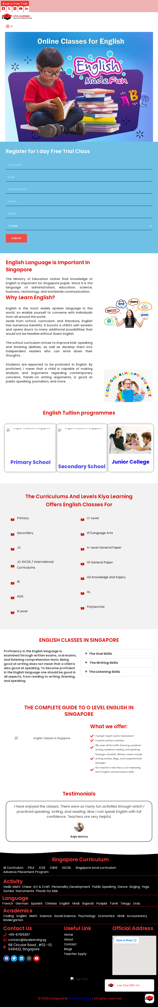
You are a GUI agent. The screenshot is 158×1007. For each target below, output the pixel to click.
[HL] (82, 593)
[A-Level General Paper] (82, 549)
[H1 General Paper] (82, 564)
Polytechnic (96, 607)
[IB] (12, 583)
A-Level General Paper (104, 547)
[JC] (12, 549)
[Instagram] (15, 9)
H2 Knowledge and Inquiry (106, 577)
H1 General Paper (100, 562)
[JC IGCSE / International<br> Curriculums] (12, 566)
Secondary (25, 533)
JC (19, 547)
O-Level (93, 518)
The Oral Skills (100, 653)
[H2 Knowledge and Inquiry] (82, 578)
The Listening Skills (104, 672)
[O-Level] (82, 519)
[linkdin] (26, 9)
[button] (15, 4)
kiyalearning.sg (80, 998)
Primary (23, 518)
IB (18, 581)
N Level (22, 611)
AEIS (20, 596)
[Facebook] (3, 9)
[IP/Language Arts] (82, 534)
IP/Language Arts (100, 533)
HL (88, 592)
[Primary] (12, 519)
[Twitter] (9, 9)
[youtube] (20, 9)
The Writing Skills (103, 663)
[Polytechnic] (82, 608)
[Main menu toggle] (9, 26)
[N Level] (12, 612)
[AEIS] (12, 598)
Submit (16, 238)
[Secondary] (12, 534)
